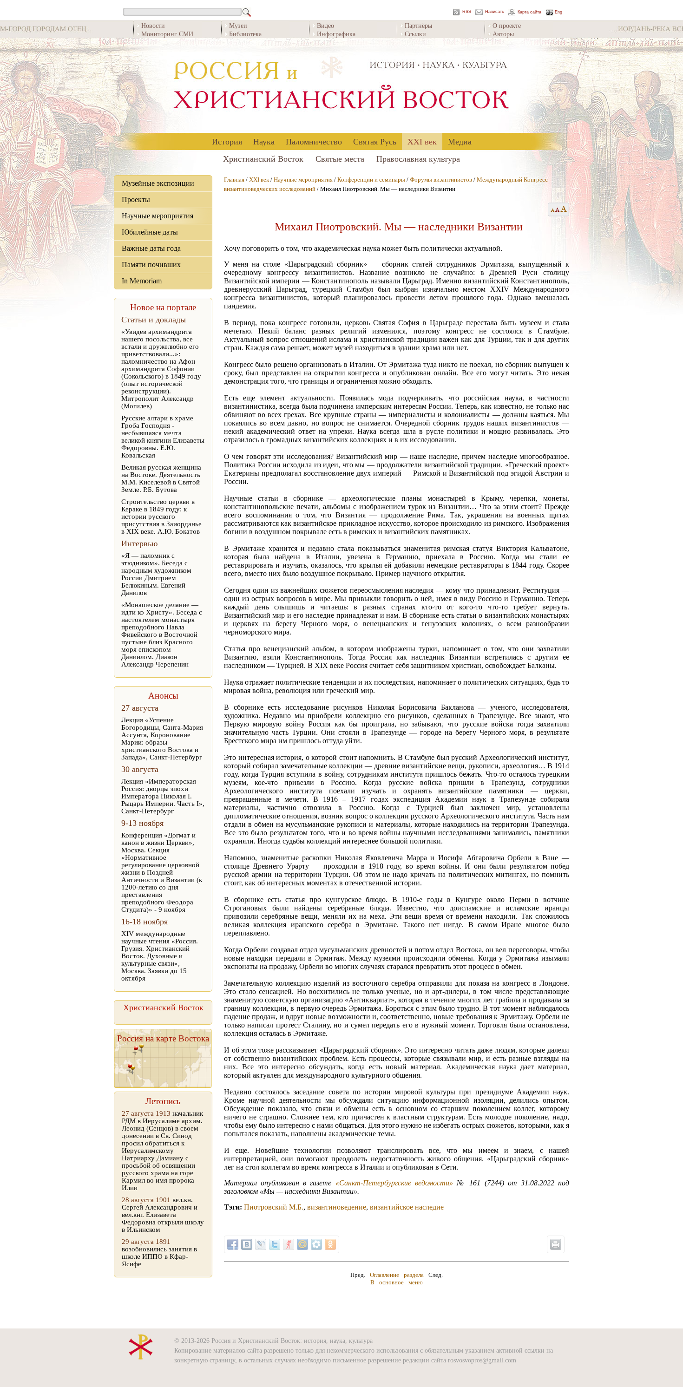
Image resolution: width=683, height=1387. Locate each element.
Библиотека (245, 33)
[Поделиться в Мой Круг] (316, 1244)
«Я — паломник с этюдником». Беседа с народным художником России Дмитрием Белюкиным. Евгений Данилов (156, 574)
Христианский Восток (263, 158)
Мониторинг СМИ (167, 33)
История (227, 141)
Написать (494, 12)
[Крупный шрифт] (558, 209)
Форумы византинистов (441, 179)
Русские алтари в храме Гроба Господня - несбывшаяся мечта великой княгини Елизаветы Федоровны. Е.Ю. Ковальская (162, 436)
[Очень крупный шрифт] (564, 209)
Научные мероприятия (157, 216)
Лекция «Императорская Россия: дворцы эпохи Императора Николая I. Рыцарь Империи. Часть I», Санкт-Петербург (162, 796)
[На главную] (341, 85)
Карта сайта (529, 12)
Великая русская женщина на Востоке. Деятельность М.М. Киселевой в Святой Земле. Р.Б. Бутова (161, 478)
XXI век (422, 141)
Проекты (136, 199)
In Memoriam (142, 281)
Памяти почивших (151, 264)
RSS (466, 12)
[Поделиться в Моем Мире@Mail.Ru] (302, 1244)
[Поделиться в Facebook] (232, 1244)
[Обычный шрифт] (551, 209)
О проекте (507, 25)
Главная (234, 179)
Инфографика (336, 33)
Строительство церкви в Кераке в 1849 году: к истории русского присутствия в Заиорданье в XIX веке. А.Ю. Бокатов (161, 516)
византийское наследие (407, 1207)
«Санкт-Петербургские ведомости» (394, 1183)
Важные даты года (151, 248)
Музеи (238, 25)
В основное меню (396, 1282)
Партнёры (418, 25)
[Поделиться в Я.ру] (288, 1244)
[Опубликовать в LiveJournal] (260, 1244)
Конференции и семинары (371, 179)
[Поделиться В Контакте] (246, 1244)
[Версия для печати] (555, 1244)
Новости (153, 25)
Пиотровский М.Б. (273, 1207)
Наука (264, 141)
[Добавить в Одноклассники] (330, 1244)
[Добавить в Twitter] (274, 1244)
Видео (325, 25)
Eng (558, 12)
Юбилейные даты (150, 232)
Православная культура (418, 158)
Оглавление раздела (397, 1274)
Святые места (339, 158)
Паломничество (314, 141)
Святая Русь (374, 141)
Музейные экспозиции (158, 183)
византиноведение (336, 1207)
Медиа (460, 141)
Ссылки (415, 33)
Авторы (503, 33)
